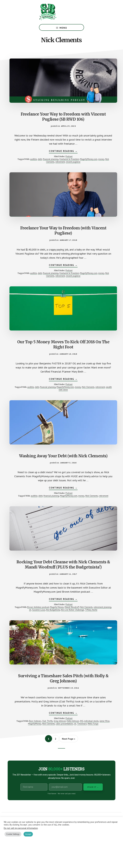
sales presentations (64, 723)
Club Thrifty (47, 721)
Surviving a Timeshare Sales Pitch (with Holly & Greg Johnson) (63, 678)
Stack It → (93, 787)
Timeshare (82, 723)
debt (40, 159)
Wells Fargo (93, 723)
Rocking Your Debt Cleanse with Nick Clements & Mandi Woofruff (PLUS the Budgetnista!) (63, 564)
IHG (81, 721)
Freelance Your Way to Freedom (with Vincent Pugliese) (63, 231)
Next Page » (68, 739)
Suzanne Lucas (38, 609)
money (101, 159)
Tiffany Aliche (91, 609)
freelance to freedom (69, 159)
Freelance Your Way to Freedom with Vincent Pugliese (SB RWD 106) (63, 117)
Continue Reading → (63, 151)
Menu (63, 27)
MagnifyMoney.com (88, 159)
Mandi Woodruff (72, 607)
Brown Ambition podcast (38, 607)
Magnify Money (57, 607)
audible (33, 159)
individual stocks (91, 721)
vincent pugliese (73, 161)
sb (30, 609)
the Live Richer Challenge (72, 609)
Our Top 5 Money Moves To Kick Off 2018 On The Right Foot (63, 344)
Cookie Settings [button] (13, 834)
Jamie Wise (105, 721)
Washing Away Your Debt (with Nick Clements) (63, 455)
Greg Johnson (60, 721)
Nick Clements (88, 387)
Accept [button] (28, 834)
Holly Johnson (73, 721)
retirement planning (102, 607)
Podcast (69, 156)
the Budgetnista (53, 609)
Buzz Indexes (35, 721)
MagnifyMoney (34, 723)
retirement (60, 161)
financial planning (50, 159)
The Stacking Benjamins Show (57, 12)
